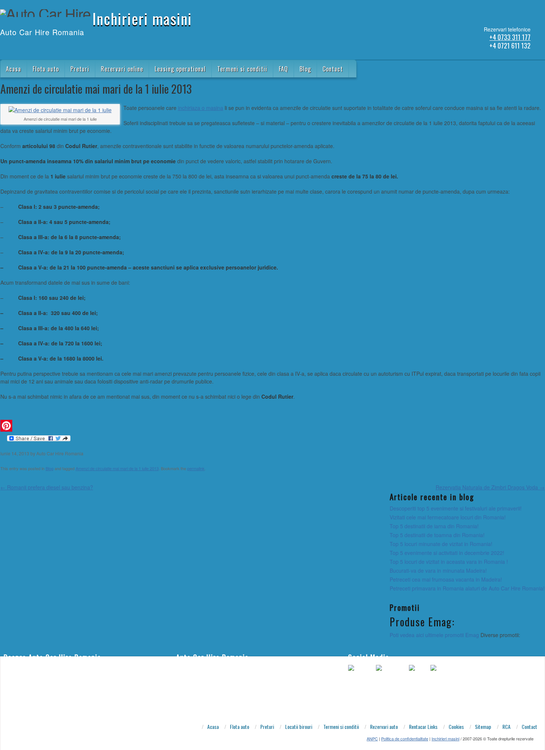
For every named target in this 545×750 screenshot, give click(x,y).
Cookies (456, 727)
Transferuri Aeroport (197, 701)
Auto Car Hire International (204, 679)
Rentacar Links (423, 727)
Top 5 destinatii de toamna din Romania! (437, 535)
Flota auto (46, 68)
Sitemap (483, 727)
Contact (333, 68)
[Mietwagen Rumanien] (33, 47)
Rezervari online (122, 68)
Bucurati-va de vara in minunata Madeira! (438, 570)
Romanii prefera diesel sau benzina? (46, 487)
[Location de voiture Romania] (52, 47)
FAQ (283, 68)
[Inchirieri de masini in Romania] (4, 47)
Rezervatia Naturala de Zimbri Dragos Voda (490, 487)
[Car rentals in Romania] (14, 47)
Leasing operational (180, 68)
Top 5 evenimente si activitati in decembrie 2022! (447, 552)
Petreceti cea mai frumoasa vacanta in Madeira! (446, 579)
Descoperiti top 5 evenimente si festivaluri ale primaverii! (456, 508)
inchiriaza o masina (200, 107)
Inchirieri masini (142, 18)
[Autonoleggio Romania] (43, 47)
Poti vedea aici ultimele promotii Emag (434, 635)
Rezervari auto (384, 727)
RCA (506, 727)
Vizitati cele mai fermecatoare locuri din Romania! (448, 517)
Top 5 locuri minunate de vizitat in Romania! (441, 544)
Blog (305, 68)
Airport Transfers (193, 668)
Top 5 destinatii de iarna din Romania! (434, 526)
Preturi (79, 68)
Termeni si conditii (242, 68)
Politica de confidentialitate (404, 738)
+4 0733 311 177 (510, 37)
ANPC (372, 738)
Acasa (13, 68)
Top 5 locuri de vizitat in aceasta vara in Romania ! (449, 561)
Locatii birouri (298, 727)
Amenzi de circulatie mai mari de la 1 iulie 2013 (117, 468)
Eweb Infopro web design (202, 690)
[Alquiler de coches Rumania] (23, 47)
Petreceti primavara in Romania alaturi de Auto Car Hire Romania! (467, 588)
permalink (196, 468)
